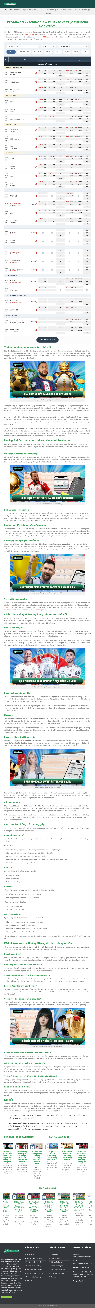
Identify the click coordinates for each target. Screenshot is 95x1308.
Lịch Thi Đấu (27, 10)
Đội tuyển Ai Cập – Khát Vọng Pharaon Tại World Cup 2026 (80, 1207)
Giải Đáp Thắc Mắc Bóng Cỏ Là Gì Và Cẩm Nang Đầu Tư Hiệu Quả (75, 1157)
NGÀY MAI (37, 52)
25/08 (48, 52)
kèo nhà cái (30, 34)
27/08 (67, 52)
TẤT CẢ (11, 52)
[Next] (46, 1163)
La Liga (10, 1283)
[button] (36, 73)
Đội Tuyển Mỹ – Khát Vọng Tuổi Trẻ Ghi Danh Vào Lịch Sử (6, 1206)
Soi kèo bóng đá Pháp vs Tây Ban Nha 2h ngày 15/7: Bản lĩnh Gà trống (15, 1157)
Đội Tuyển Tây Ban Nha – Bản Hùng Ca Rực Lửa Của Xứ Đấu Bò (21, 1207)
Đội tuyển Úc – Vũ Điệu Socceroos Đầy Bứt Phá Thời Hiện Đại (65, 1207)
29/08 (85, 52)
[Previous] (3, 1163)
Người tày (82, 1281)
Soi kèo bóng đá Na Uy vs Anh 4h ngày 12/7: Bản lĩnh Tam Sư (30, 1156)
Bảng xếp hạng (52, 10)
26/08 (57, 52)
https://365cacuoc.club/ (82, 1257)
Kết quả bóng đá (39, 10)
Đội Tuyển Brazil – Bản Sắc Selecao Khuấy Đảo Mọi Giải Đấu (35, 1206)
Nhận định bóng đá (66, 10)
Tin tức (48, 13)
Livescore (17, 10)
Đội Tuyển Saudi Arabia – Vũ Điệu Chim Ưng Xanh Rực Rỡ (50, 1207)
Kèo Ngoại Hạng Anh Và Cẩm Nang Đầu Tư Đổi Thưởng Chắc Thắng (60, 1157)
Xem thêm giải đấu (47, 340)
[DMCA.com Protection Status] (7, 1297)
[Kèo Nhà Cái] (10, 4)
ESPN (6, 607)
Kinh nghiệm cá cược (82, 10)
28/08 (76, 52)
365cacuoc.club (49, 37)
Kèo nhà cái (8, 10)
